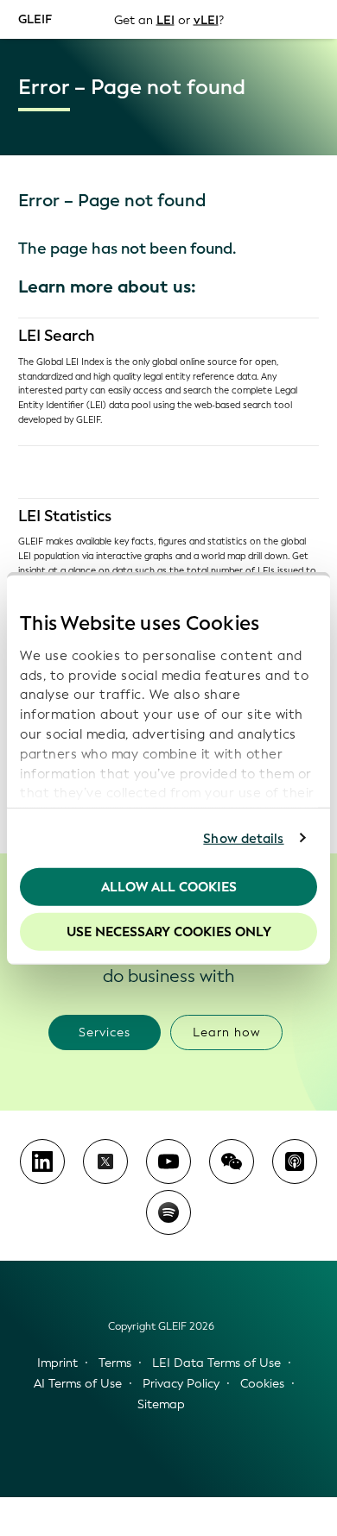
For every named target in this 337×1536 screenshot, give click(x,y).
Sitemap (161, 1404)
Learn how (227, 1032)
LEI (165, 19)
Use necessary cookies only (169, 931)
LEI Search (56, 335)
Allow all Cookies (169, 887)
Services (104, 1032)
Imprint (57, 1363)
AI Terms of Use (78, 1383)
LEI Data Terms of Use (216, 1363)
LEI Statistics (64, 516)
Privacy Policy (181, 1383)
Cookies (262, 1383)
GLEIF (35, 18)
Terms (115, 1363)
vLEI (206, 19)
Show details (243, 838)
